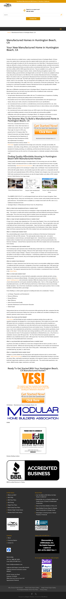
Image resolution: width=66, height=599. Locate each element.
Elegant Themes (29, 596)
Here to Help (10, 557)
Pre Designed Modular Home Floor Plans (27, 589)
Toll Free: (9, 559)
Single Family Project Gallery (48, 587)
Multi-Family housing (16, 356)
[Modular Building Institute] (33, 440)
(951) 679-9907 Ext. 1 (15, 561)
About (9, 537)
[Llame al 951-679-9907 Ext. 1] (47, 545)
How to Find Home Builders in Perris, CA (46, 505)
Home (8, 32)
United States (13, 271)
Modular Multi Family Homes (15, 512)
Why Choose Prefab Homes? (15, 587)
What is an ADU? (12, 495)
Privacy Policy (43, 589)
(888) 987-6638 (16, 559)
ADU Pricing (11, 502)
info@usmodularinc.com (16, 564)
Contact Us (33, 18)
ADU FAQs (10, 497)
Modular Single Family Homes (15, 510)
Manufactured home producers (24, 165)
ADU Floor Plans (12, 500)
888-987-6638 (30, 11)
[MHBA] (33, 420)
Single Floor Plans (12, 505)
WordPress (44, 596)
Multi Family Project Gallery (32, 587)
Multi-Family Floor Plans (14, 507)
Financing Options (12, 540)
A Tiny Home (10, 319)
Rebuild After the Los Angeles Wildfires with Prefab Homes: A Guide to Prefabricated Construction (47, 501)
